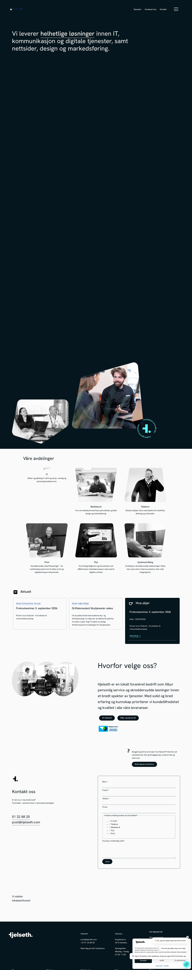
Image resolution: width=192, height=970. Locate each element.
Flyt (112, 831)
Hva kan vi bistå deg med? (113, 841)
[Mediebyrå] (96, 492)
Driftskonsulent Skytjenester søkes (92, 608)
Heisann (84, 934)
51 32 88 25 (21, 817)
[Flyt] (96, 549)
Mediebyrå (115, 828)
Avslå (162, 960)
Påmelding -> (135, 636)
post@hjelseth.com (26, 822)
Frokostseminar (27, 603)
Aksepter (143, 960)
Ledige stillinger (83, 603)
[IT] (47, 492)
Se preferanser (180, 960)
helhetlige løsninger (67, 34)
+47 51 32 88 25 (88, 943)
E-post (105, 790)
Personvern (159, 965)
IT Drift (114, 821)
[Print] (47, 549)
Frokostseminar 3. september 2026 (36, 608)
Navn (105, 782)
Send (107, 862)
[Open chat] (186, 964)
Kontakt (166, 965)
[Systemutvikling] (145, 549)
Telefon (106, 799)
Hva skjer (37, 603)
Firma (104, 807)
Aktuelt (18, 603)
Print (113, 834)
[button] (170, 9)
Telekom (114, 824)
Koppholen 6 (120, 940)
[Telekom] (145, 492)
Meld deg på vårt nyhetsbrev (93, 948)
